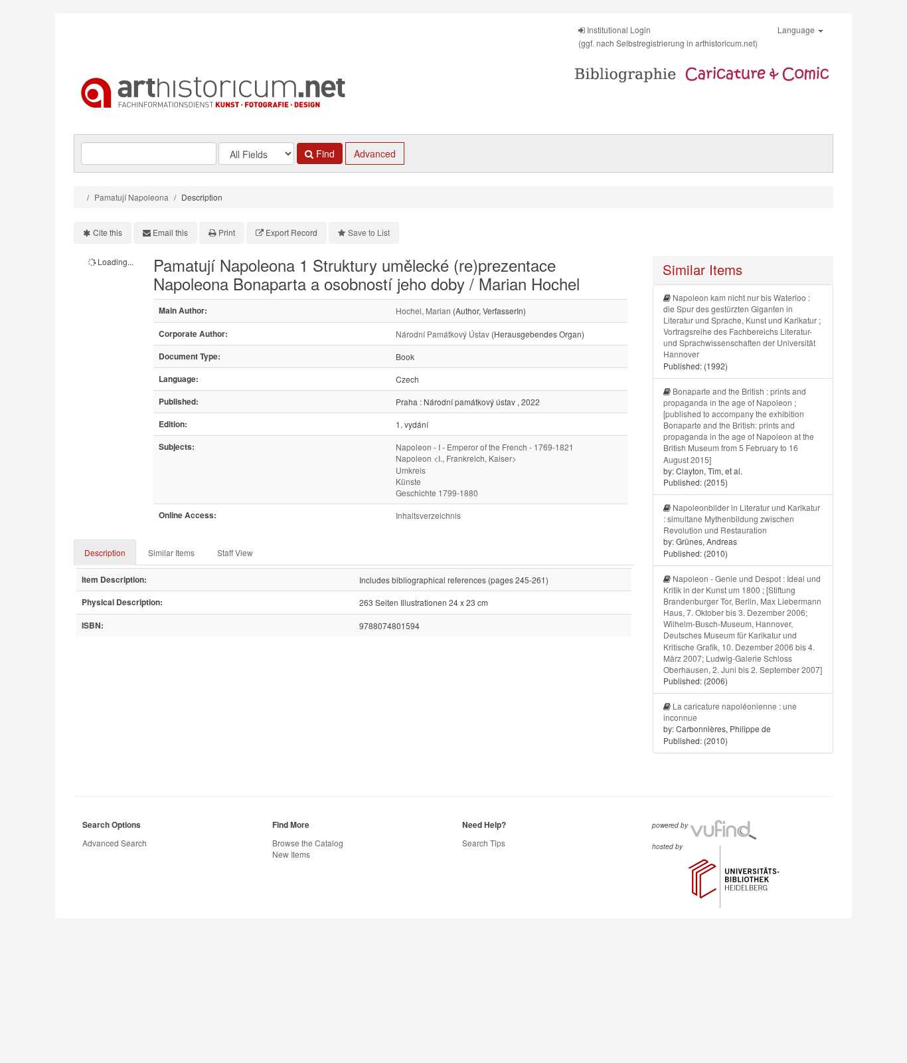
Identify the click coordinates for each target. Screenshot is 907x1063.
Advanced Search (114, 842)
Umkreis (411, 470)
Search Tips (483, 842)
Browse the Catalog (307, 842)
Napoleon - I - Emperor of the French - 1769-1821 (485, 446)
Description (104, 552)
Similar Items (171, 552)
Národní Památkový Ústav (442, 333)
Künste (408, 481)
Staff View (235, 552)
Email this (170, 232)
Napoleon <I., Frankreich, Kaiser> (456, 458)
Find (324, 153)
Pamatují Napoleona (131, 197)
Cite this (107, 232)
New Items (291, 854)
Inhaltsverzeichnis (428, 515)
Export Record (291, 232)
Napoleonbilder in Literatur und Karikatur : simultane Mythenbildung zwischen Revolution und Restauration (741, 518)
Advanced (375, 153)
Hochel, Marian (423, 310)
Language (797, 29)
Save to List (369, 232)
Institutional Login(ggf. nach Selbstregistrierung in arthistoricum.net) (668, 36)
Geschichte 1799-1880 (437, 492)
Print (226, 232)
